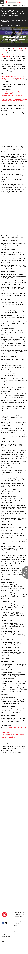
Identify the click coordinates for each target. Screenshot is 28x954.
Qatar (20, 50)
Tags (15, 931)
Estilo (8, 5)
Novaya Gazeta (17, 925)
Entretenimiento (16, 5)
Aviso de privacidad (6, 936)
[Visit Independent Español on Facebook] (3, 923)
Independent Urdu (17, 921)
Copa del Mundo (11, 752)
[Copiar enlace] (26, 25)
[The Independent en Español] (14, 2)
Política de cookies (5, 941)
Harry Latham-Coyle (5, 24)
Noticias (3, 5)
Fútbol (19, 752)
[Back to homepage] (8, 914)
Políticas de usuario (6, 938)
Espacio (23, 5)
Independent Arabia (18, 916)
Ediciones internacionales (19, 914)
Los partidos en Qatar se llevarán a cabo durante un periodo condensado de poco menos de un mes (12, 78)
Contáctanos (4, 919)
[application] (14, 35)
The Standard (16, 923)
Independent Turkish (18, 918)
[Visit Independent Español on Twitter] (6, 923)
